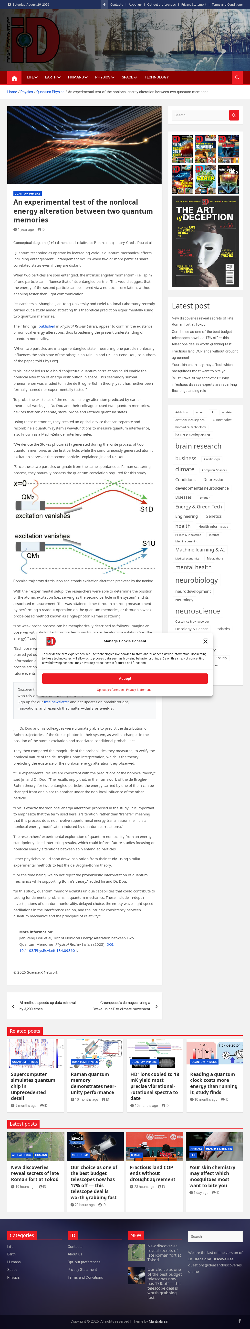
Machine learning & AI (200, 549)
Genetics (214, 516)
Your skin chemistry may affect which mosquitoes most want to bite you (212, 1176)
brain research (198, 445)
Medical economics (187, 558)
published (47, 326)
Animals (196, 1148)
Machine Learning (186, 541)
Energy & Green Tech (198, 506)
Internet (214, 535)
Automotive (222, 419)
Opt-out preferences (110, 689)
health (183, 525)
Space (127, 77)
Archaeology (21, 1155)
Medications (215, 558)
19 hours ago (25, 1187)
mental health (193, 567)
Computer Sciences (214, 470)
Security (221, 658)
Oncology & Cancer (191, 628)
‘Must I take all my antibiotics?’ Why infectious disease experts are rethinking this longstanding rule (204, 384)
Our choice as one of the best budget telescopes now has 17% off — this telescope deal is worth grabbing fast (202, 338)
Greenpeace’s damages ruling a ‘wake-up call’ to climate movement (121, 1005)
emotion (204, 497)
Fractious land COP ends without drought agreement (152, 1173)
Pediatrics (223, 629)
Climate (136, 1155)
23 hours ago (144, 1187)
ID (43, 229)
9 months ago (26, 1106)
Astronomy (80, 1155)
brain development (192, 435)
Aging (200, 412)
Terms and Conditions (227, 4)
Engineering (186, 516)
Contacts (116, 4)
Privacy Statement (138, 689)
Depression (214, 479)
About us (135, 4)
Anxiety (227, 412)
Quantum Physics (28, 193)
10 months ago (86, 1099)
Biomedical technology (190, 427)
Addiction (181, 412)
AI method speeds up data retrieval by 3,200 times (48, 1005)
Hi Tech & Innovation (188, 535)
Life (30, 77)
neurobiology (196, 580)
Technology (157, 77)
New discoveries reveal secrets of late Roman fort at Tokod (35, 1173)
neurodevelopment (193, 591)
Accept (125, 678)
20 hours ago (85, 1205)
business (185, 458)
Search (234, 115)
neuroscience (197, 611)
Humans (76, 77)
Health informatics (213, 526)
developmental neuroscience (202, 488)
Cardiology (212, 459)
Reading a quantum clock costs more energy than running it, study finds (214, 1083)
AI (212, 412)
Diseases (183, 497)
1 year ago (26, 229)
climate (184, 469)
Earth (51, 77)
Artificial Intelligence (190, 420)
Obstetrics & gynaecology (192, 621)
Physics (102, 77)
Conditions (185, 479)
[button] (205, 641)
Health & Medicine (219, 1148)
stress (215, 665)
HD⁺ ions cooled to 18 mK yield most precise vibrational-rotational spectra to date (154, 1086)
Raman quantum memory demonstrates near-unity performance (93, 1083)
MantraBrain (158, 1321)
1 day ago (201, 1193)
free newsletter (56, 701)
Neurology (184, 599)
